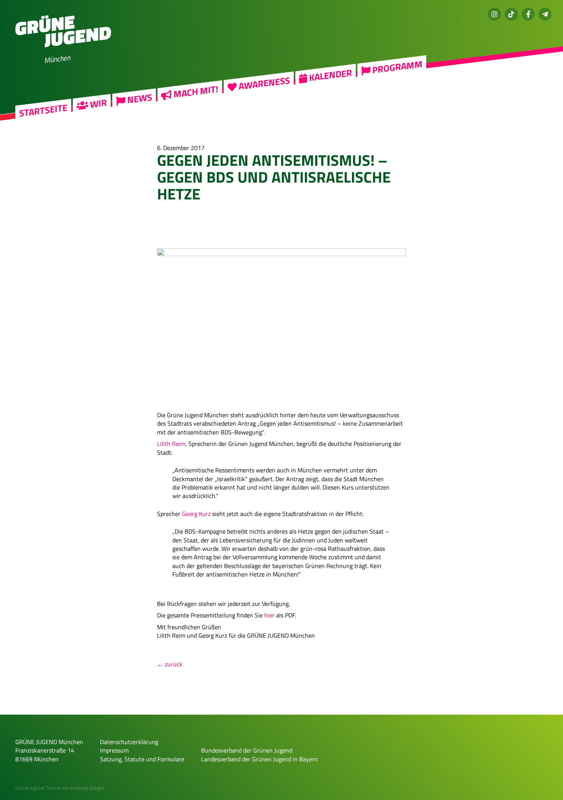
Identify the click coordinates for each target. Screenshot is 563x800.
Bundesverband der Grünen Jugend (246, 750)
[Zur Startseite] (63, 52)
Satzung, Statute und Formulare (142, 759)
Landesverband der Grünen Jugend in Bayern (259, 759)
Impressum (114, 750)
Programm (396, 67)
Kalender (329, 75)
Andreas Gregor (87, 788)
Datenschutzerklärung (129, 742)
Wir (97, 104)
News (138, 99)
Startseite (43, 110)
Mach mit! (195, 91)
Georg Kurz (196, 513)
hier (269, 615)
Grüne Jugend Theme (38, 788)
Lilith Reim (171, 443)
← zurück (169, 664)
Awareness (263, 83)
